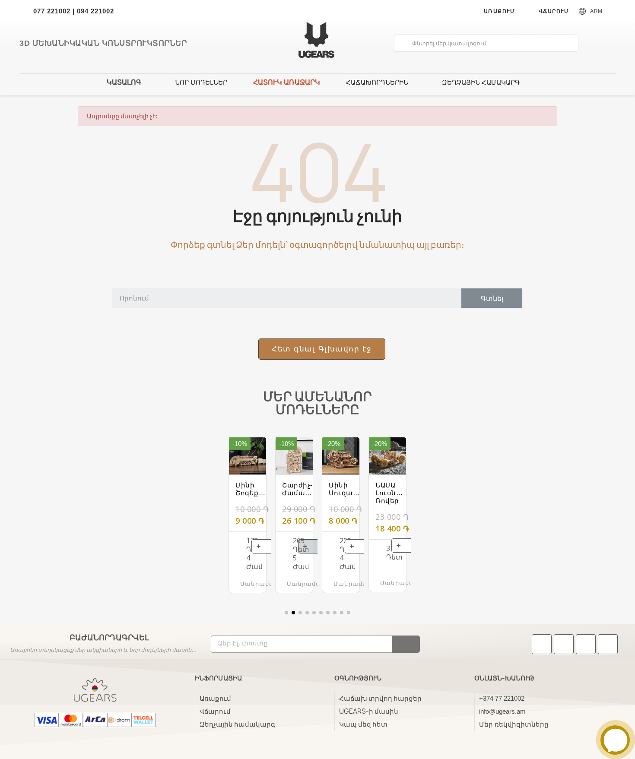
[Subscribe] (406, 644)
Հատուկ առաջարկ (286, 82)
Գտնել (492, 298)
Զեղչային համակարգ (481, 82)
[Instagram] (586, 644)
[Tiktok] (542, 644)
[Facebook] (564, 644)
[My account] (591, 43)
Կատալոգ (124, 82)
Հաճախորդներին (377, 82)
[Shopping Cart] (605, 44)
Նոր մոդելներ (201, 82)
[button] (321, 349)
